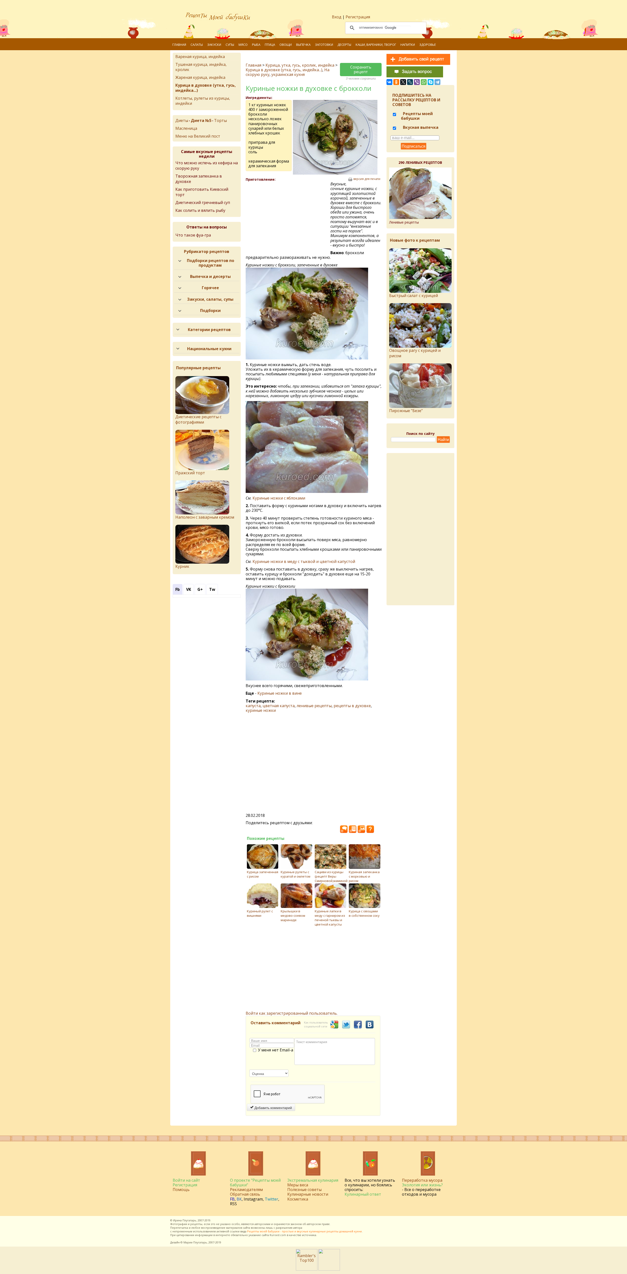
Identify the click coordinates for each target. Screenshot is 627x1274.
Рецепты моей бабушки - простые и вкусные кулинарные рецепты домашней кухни (304, 1231)
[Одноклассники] (396, 82)
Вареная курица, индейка (200, 56)
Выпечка (303, 44)
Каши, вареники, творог (376, 44)
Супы (230, 44)
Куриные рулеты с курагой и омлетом (295, 874)
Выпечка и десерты (210, 276)
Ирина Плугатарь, (185, 1220)
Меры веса (297, 1185)
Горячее (210, 287)
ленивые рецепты (314, 705)
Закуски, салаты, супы (210, 299)
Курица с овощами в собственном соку (364, 913)
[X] (403, 82)
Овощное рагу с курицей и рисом (415, 353)
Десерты (344, 44)
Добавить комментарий (272, 1107)
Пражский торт (190, 473)
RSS (233, 1203)
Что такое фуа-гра (193, 235)
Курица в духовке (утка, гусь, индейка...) (284, 69)
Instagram (253, 1199)
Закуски (214, 44)
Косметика (297, 1199)
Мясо (243, 44)
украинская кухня (288, 74)
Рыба (256, 44)
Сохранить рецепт (360, 69)
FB (232, 1199)
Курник (182, 566)
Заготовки (324, 44)
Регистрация (358, 17)
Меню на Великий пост (197, 136)
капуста (253, 705)
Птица (270, 44)
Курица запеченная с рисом (262, 874)
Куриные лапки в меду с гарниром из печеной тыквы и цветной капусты (330, 918)
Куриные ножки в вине (279, 693)
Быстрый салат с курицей (413, 295)
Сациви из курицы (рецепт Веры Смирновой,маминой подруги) (331, 878)
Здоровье (427, 44)
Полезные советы (304, 1189)
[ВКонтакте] (389, 82)
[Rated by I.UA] (329, 1269)
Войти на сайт (186, 1180)
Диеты (181, 120)
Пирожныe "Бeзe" (406, 410)
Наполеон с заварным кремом (204, 517)
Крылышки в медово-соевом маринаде (293, 915)
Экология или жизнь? (422, 1185)
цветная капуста (279, 705)
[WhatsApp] (424, 82)
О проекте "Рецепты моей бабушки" (255, 1183)
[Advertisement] (288, 217)
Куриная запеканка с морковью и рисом (364, 876)
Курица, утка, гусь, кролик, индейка (299, 65)
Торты (220, 120)
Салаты (197, 44)
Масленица (186, 128)
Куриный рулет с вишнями (260, 913)
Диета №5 (201, 120)
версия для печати (366, 179)
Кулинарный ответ (363, 1194)
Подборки (210, 310)
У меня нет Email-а (275, 1050)
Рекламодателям (246, 1189)
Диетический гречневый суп (202, 202)
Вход (336, 17)
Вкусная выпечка (420, 127)
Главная (179, 44)
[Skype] (431, 82)
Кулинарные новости (307, 1194)
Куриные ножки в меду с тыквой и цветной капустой (304, 561)
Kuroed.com (278, 1235)
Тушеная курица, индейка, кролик (201, 67)
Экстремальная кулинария (312, 1180)
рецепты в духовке (352, 705)
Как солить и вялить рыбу (200, 210)
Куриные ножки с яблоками (279, 498)
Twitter (271, 1199)
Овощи (285, 44)
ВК (239, 1199)
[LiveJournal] (410, 82)
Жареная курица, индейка (200, 77)
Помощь (181, 1189)
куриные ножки (261, 710)
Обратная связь (245, 1194)
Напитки (407, 44)
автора (297, 1227)
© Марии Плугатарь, (194, 1242)
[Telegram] (437, 82)
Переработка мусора (422, 1180)
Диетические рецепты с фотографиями (198, 419)
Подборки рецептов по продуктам (210, 263)
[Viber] (417, 82)
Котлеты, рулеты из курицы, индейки (202, 100)
